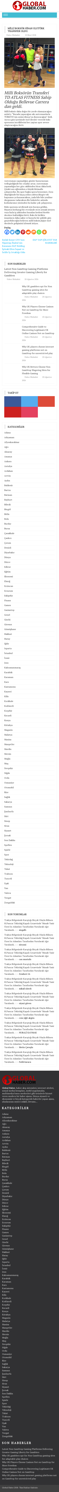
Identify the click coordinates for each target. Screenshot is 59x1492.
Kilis (6, 696)
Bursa (7, 528)
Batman (8, 494)
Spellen (8, 845)
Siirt (6, 816)
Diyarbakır (9, 552)
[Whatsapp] (39, 232)
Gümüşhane (10, 629)
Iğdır (6, 643)
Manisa (7, 739)
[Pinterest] (23, 232)
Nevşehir (8, 768)
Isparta (8, 648)
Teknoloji (8, 864)
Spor (6, 854)
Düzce (7, 562)
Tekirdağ (8, 859)
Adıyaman (9, 437)
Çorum (7, 542)
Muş (6, 763)
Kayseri (8, 691)
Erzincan (8, 586)
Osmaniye (9, 782)
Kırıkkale (8, 701)
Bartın (7, 490)
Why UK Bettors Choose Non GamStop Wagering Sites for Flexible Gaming (36, 370)
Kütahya (8, 725)
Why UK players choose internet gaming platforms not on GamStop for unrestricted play (38, 350)
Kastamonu (10, 686)
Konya (7, 720)
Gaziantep (9, 610)
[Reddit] (28, 232)
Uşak (6, 883)
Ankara (7, 461)
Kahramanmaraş (12, 667)
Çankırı (8, 538)
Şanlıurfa (8, 811)
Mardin (7, 749)
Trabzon (8, 873)
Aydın (7, 480)
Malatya (8, 734)
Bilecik (7, 504)
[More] (44, 232)
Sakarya (8, 801)
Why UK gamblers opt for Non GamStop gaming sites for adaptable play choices (37, 289)
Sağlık (7, 797)
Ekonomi (8, 576)
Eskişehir (8, 595)
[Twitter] (12, 232)
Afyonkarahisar (11, 442)
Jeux (6, 662)
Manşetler (9, 744)
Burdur (7, 523)
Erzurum (8, 590)
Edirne (7, 566)
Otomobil (9, 787)
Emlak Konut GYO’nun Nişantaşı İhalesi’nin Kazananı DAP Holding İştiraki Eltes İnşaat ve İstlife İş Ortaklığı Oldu (13, 246)
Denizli (7, 547)
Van (6, 888)
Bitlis (6, 514)
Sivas (6, 825)
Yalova (7, 892)
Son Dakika (9, 840)
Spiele (7, 849)
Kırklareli (9, 705)
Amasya (8, 456)
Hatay (7, 638)
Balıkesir (8, 485)
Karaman (8, 677)
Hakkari (8, 633)
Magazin (8, 729)
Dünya (7, 557)
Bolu (6, 518)
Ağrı (6, 446)
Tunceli (8, 878)
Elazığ (7, 581)
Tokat (7, 868)
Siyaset (7, 830)
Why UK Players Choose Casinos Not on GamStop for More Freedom (37, 310)
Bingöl (7, 509)
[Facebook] (7, 232)
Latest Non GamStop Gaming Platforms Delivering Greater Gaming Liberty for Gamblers (26, 272)
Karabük (8, 672)
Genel (7, 614)
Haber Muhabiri (13, 35)
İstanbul (8, 653)
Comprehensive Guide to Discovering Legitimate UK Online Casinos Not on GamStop (38, 330)
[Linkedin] (17, 232)
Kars (6, 681)
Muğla (7, 758)
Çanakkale (9, 533)
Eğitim (7, 571)
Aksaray (8, 451)
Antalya (8, 466)
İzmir (7, 657)
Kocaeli (7, 715)
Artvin (7, 475)
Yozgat (7, 897)
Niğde (7, 773)
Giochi (7, 619)
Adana (7, 432)
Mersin (7, 753)
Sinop (7, 821)
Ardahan (8, 470)
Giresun (8, 624)
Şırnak (7, 835)
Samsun (8, 806)
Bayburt (8, 499)
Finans (7, 600)
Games (7, 605)
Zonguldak (9, 902)
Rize (6, 792)
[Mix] (33, 232)
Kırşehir (8, 710)
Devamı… (32, 1101)
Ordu (6, 777)
